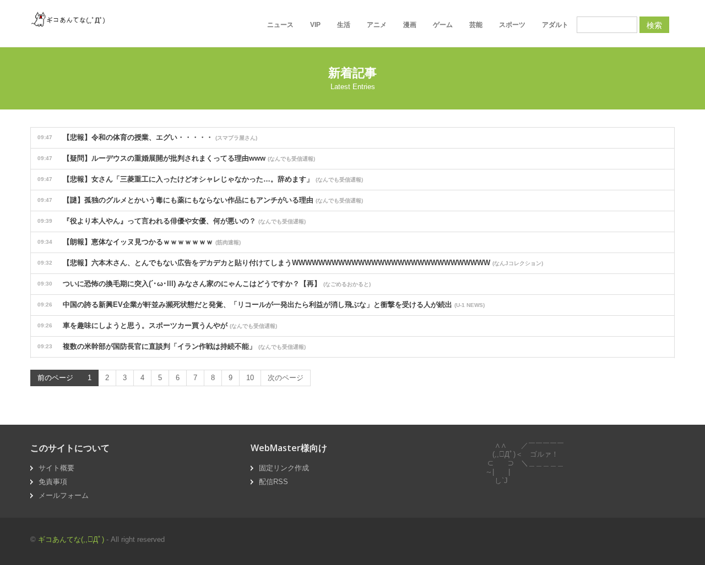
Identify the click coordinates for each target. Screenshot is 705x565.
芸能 (475, 25)
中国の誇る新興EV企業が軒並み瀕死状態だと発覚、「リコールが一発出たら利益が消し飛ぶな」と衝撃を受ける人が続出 (261, 304)
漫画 (409, 25)
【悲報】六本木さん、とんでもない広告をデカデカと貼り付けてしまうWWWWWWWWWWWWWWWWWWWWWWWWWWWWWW (290, 263)
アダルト (555, 25)
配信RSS (273, 482)
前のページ (55, 378)
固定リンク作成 (284, 468)
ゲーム (443, 25)
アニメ (377, 25)
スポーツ (512, 25)
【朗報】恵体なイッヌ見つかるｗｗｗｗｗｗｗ (139, 242)
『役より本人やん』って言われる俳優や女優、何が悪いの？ (171, 221)
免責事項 (53, 482)
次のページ (285, 378)
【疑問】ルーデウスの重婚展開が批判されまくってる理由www (176, 158)
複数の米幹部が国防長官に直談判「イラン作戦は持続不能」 (171, 346)
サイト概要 (56, 468)
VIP (315, 25)
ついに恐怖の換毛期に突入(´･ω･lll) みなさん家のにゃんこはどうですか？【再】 (204, 283)
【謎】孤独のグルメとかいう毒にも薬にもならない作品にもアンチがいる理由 (200, 200)
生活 (343, 25)
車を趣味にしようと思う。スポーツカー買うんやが (157, 325)
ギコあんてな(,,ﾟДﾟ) (71, 539)
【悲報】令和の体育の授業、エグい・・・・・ (147, 137)
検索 (654, 24)
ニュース (280, 25)
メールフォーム (64, 495)
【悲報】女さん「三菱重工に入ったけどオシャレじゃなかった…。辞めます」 (200, 179)
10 (250, 378)
